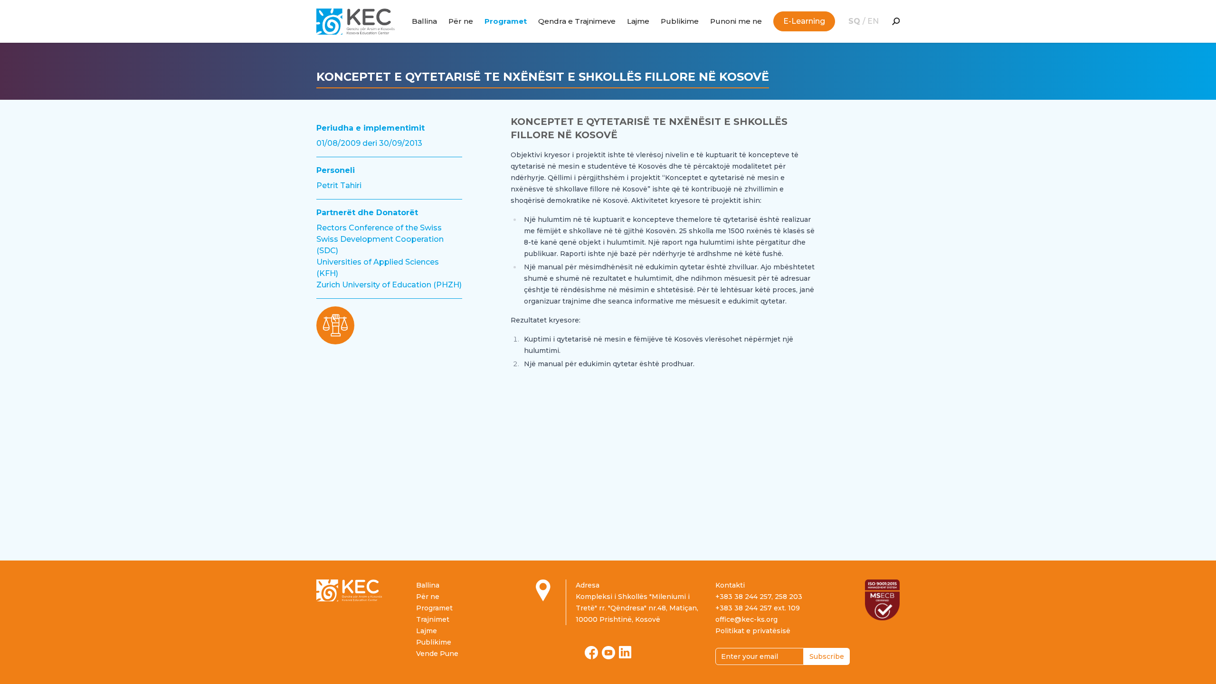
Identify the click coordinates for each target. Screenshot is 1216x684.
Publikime (680, 21)
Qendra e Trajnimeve (577, 21)
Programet (505, 21)
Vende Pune (437, 653)
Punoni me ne (736, 21)
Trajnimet (432, 619)
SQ (855, 21)
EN (873, 21)
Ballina (424, 21)
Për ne (460, 21)
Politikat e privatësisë (752, 631)
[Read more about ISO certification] (882, 600)
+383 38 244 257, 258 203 (758, 596)
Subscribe (826, 656)
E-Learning (804, 21)
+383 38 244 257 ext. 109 (757, 608)
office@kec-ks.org (746, 619)
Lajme (638, 21)
